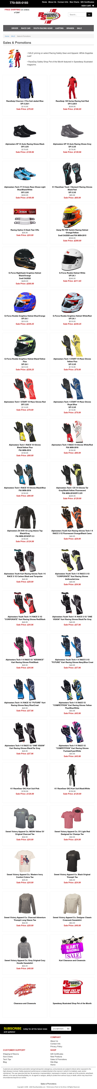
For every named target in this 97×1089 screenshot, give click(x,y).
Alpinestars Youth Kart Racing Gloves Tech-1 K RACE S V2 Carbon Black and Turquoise (25, 575)
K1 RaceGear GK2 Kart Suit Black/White (72, 788)
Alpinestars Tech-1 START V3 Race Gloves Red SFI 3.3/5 (25, 403)
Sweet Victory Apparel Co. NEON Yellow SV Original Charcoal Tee (25, 832)
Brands (70, 28)
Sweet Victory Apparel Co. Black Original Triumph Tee (72, 875)
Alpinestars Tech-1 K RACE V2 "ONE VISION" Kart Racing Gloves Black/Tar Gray (25, 747)
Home (44, 2)
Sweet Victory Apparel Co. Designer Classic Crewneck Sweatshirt (72, 918)
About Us (52, 2)
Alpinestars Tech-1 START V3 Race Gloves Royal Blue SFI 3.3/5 (72, 404)
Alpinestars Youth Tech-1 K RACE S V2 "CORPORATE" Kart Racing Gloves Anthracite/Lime (72, 576)
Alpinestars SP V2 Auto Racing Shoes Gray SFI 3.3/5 (72, 145)
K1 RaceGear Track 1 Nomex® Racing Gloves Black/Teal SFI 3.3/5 (72, 190)
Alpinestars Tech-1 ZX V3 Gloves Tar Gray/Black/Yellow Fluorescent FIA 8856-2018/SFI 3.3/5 (72, 490)
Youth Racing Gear (42, 28)
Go (89, 14)
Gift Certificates (87, 2)
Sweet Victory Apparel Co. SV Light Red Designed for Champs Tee (72, 832)
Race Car (25, 28)
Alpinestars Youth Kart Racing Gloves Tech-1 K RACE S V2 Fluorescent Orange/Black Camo (72, 532)
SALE (79, 28)
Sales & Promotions (58, 1059)
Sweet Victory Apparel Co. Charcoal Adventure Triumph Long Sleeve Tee (25, 918)
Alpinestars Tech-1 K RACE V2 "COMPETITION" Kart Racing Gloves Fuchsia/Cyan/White (72, 748)
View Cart (86, 5)
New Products (56, 1056)
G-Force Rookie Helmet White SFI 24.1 (72, 274)
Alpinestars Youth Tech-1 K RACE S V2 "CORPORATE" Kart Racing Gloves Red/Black (24, 618)
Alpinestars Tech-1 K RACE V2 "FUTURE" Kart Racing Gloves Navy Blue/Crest (24, 704)
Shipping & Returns (11, 1053)
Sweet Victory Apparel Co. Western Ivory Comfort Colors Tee (25, 875)
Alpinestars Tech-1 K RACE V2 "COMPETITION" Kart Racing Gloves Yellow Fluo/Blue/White (72, 705)
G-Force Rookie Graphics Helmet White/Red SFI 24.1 (72, 317)
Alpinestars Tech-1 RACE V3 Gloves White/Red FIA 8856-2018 (72, 446)
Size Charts (74, 2)
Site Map (54, 1062)
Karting (59, 28)
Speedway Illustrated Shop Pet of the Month (72, 1003)
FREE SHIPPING (12, 9)
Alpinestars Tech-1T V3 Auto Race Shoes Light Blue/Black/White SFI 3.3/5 (24, 190)
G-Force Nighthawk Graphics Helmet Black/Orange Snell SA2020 (25, 275)
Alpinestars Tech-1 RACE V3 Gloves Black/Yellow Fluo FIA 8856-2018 (25, 447)
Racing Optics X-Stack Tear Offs (25, 229)
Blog (5, 1062)
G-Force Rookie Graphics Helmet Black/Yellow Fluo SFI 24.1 (24, 361)
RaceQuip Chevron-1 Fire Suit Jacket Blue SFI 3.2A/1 (24, 102)
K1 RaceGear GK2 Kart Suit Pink (24, 788)
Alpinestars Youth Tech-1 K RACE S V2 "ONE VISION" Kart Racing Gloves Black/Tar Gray (72, 618)
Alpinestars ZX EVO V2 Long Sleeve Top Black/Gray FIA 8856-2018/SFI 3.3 (25, 533)
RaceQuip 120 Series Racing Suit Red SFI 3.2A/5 (72, 102)
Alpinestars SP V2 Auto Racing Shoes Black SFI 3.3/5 (24, 145)
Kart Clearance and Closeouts (72, 960)
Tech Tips (7, 1059)
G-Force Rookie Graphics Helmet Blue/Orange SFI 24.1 (24, 317)
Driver (14, 28)
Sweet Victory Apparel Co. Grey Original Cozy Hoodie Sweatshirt (25, 961)
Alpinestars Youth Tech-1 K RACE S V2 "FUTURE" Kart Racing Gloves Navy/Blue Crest (72, 661)
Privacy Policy (56, 1046)
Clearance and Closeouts (25, 1003)
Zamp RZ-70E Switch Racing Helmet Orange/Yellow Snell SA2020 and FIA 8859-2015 (72, 232)
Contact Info (63, 2)
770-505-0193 (19, 2)
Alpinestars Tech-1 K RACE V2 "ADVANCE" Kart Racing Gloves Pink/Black (25, 661)
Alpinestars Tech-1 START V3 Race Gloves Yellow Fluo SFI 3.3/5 (72, 361)
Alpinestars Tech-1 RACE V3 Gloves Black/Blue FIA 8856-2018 (25, 489)
